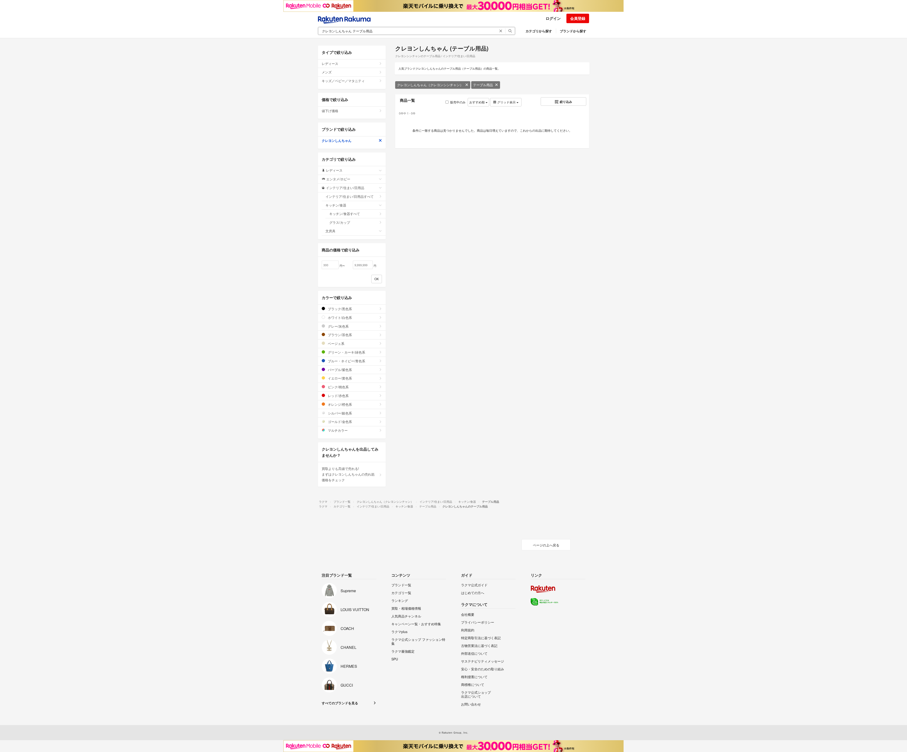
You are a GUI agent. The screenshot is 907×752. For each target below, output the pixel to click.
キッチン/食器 (335, 205)
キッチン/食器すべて (344, 213)
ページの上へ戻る (546, 545)
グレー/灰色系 (338, 326)
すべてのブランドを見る (340, 703)
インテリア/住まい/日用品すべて (349, 196)
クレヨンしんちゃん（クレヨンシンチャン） (430, 84)
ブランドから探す (573, 31)
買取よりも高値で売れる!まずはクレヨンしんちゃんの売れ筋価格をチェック (348, 474)
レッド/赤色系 (338, 395)
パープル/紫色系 (339, 369)
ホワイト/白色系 (339, 317)
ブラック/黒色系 (339, 308)
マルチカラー (337, 430)
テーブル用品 (483, 84)
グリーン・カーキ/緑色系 (346, 352)
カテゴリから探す (539, 31)
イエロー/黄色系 (339, 378)
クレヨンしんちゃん (336, 140)
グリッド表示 (506, 102)
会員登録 (577, 18)
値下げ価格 (330, 110)
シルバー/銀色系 (339, 413)
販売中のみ (458, 102)
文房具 (330, 230)
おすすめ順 (477, 102)
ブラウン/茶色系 (339, 334)
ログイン (553, 18)
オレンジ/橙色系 (339, 404)
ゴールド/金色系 (339, 421)
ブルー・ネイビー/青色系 (346, 361)
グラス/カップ (339, 222)
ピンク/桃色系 (338, 386)
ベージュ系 (335, 343)
